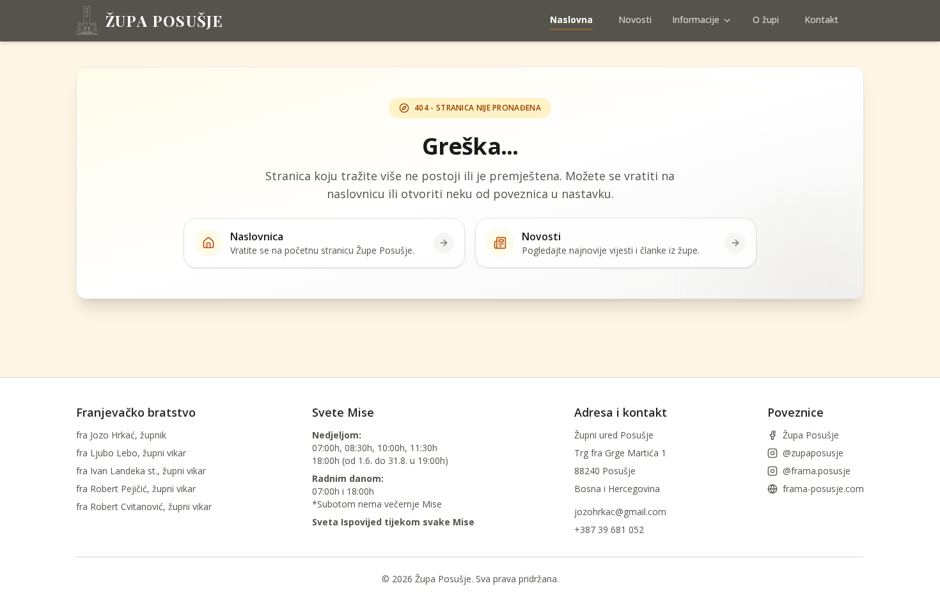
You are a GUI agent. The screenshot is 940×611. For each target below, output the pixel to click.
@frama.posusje (816, 471)
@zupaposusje (813, 453)
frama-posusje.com (823, 489)
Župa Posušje (811, 435)
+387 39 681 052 (609, 529)
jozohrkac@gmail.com (620, 512)
